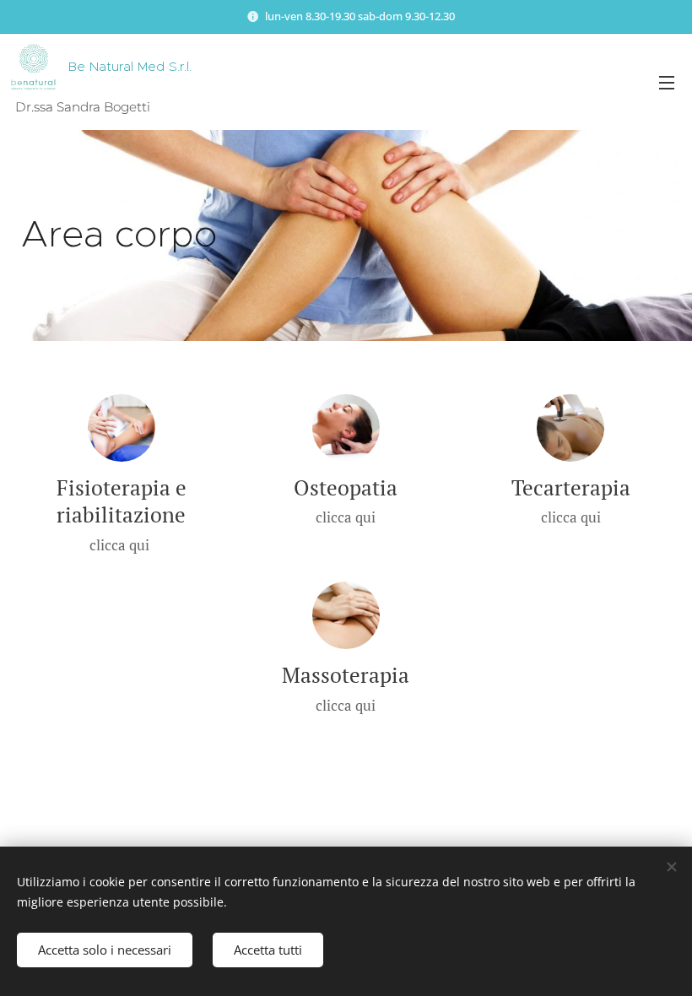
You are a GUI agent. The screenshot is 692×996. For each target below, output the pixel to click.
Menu (667, 82)
